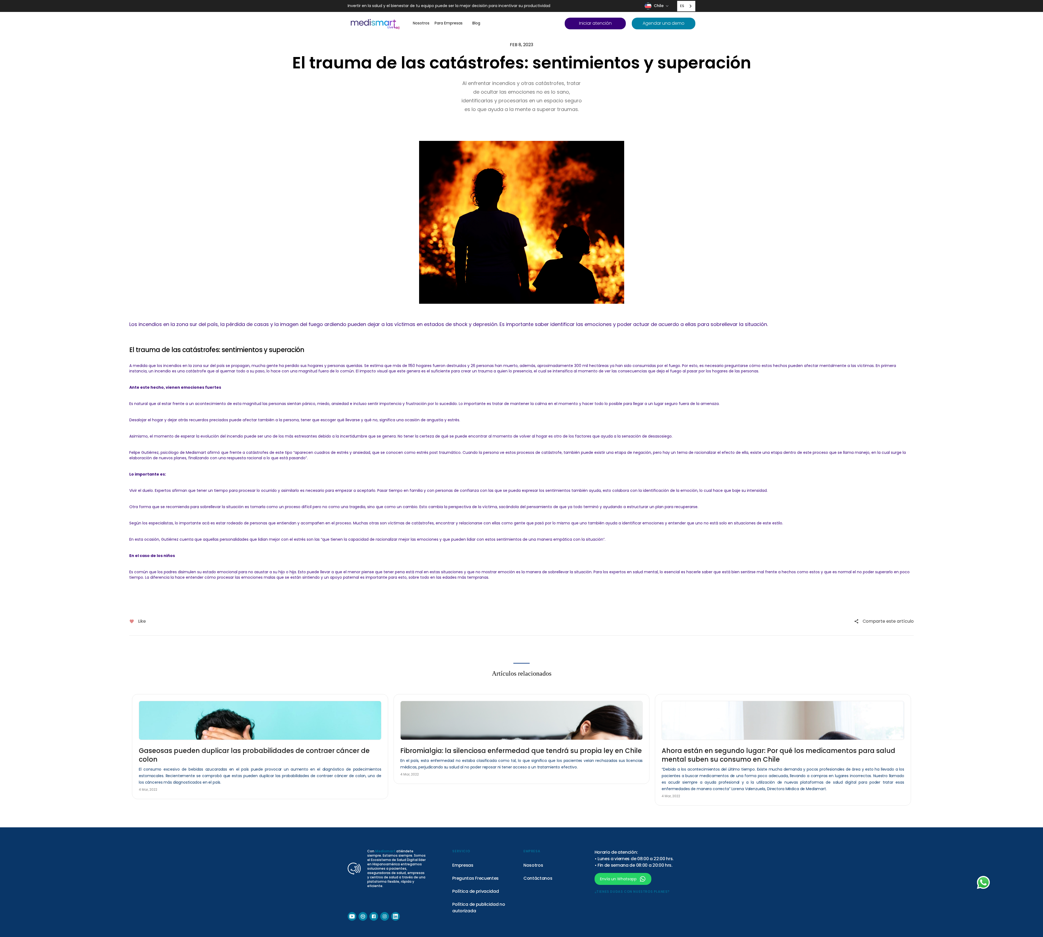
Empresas (462, 865)
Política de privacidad (475, 891)
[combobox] (686, 6)
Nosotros (533, 865)
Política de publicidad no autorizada (478, 907)
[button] (657, 6)
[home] (375, 23)
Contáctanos (537, 878)
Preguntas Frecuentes (475, 878)
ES (682, 5)
